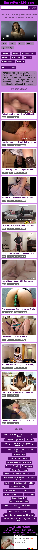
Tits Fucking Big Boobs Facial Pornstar (19, 515)
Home (10, 527)
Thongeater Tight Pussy (14, 440)
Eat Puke (29, 440)
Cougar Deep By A (19, 498)
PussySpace (30, 531)
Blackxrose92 (9, 62)
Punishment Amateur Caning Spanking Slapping (19, 450)
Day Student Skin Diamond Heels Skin (19, 483)
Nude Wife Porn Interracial (19, 459)
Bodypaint (18, 58)
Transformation (29, 53)
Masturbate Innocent (19, 470)
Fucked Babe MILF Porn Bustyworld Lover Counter (19, 520)
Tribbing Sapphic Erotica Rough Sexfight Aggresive (19, 444)
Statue (6, 58)
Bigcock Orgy (27, 466)
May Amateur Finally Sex (19, 487)
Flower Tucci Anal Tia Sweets (19, 511)
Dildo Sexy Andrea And (19, 502)
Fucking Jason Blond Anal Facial (19, 462)
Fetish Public (29, 494)
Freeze (7, 53)
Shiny (28, 58)
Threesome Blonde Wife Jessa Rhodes (19, 474)
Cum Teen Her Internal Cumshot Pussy (19, 490)
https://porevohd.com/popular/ (14, 531)
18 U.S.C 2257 (24, 527)
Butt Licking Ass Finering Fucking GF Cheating (19, 506)
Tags (16, 527)
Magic (21, 62)
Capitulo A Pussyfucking (13, 494)
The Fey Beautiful (12, 466)
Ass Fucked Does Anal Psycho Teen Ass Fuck (19, 435)
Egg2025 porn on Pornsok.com (19, 529)
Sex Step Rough (19, 455)
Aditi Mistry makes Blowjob (23, 533)
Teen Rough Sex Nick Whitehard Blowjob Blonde (19, 478)
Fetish (16, 53)
